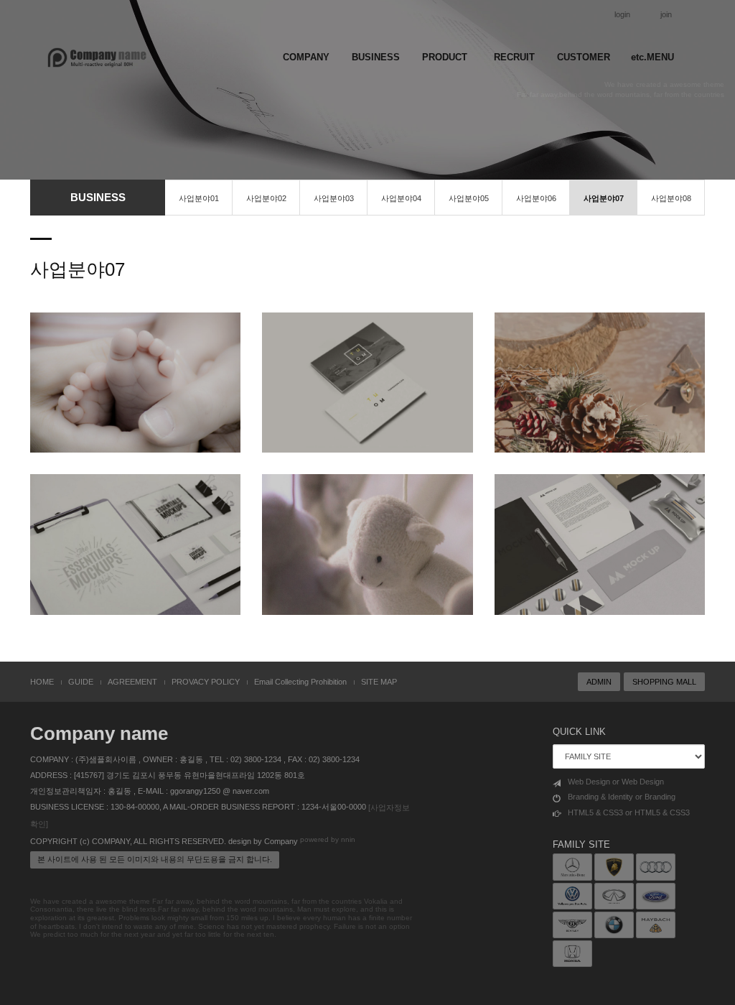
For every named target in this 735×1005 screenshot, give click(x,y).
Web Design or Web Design (616, 781)
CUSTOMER (583, 57)
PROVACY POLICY (206, 681)
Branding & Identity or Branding (621, 796)
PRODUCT (444, 57)
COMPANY (306, 57)
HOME (42, 681)
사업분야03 (334, 198)
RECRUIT (514, 57)
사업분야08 (671, 198)
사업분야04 (401, 198)
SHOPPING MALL (664, 681)
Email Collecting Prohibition (300, 681)
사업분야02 (266, 198)
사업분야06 (536, 198)
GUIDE (80, 681)
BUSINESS (376, 57)
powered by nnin (327, 839)
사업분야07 (604, 198)
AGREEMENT (132, 681)
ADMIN (599, 681)
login (622, 14)
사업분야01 (199, 198)
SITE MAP (379, 681)
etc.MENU (652, 57)
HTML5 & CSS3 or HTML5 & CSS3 (629, 812)
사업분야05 (469, 198)
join (666, 14)
